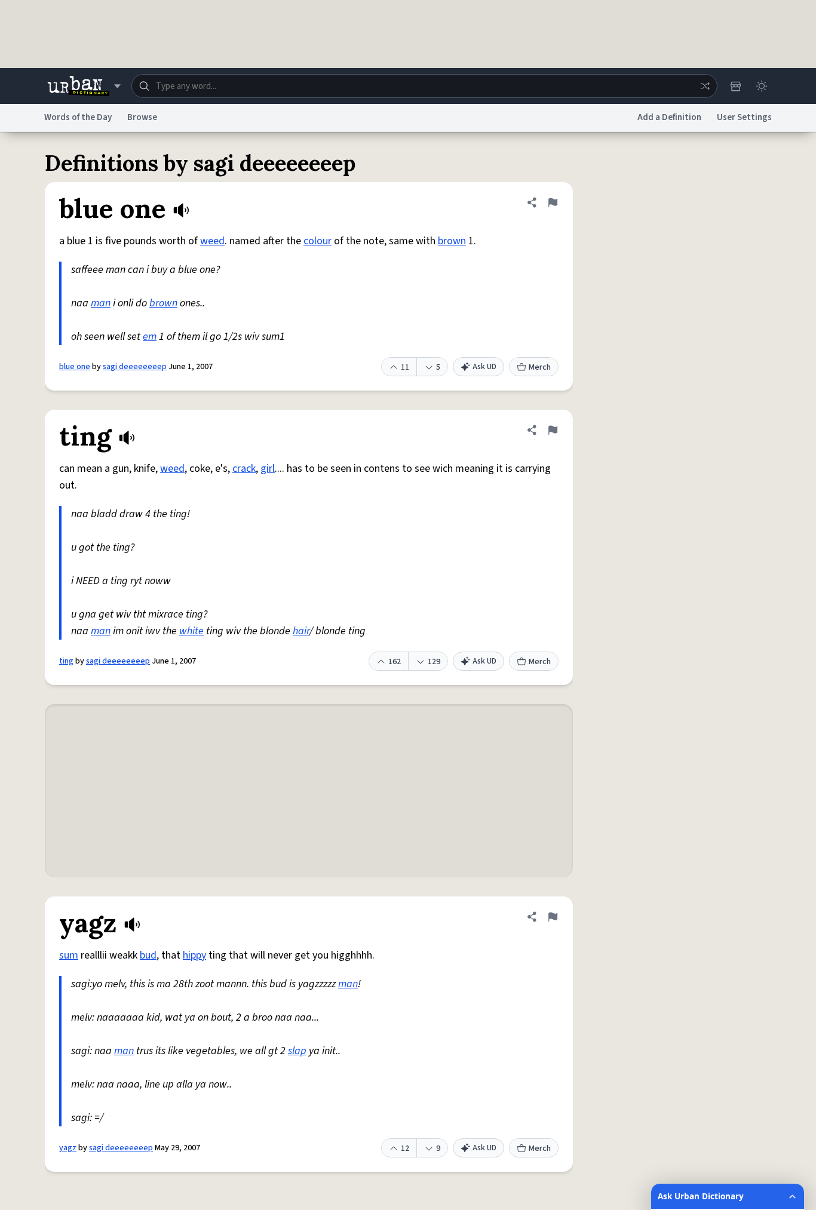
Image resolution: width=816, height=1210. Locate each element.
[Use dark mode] (761, 86)
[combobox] (424, 86)
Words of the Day (78, 117)
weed (212, 241)
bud (148, 955)
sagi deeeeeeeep (135, 367)
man (101, 303)
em (150, 336)
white (191, 631)
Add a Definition (669, 117)
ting (66, 661)
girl (267, 468)
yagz (67, 1148)
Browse (142, 117)
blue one (74, 367)
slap (297, 1050)
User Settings (744, 117)
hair (301, 631)
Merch (540, 367)
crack (244, 468)
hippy (194, 955)
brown (452, 241)
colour (317, 241)
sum (68, 955)
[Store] (735, 86)
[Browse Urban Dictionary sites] (84, 86)
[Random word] (705, 86)
